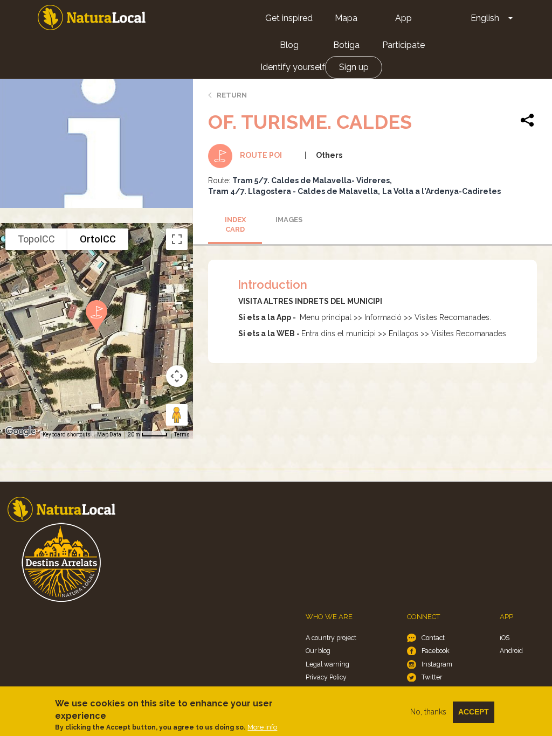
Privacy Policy (326, 677)
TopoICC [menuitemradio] (36, 239)
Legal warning (327, 664)
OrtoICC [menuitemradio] (98, 239)
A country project (331, 638)
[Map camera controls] (177, 376)
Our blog (318, 651)
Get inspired (289, 18)
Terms (182, 435)
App (403, 18)
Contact (433, 638)
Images (288, 220)
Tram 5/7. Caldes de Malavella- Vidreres (311, 180)
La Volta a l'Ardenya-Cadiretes (441, 191)
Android (511, 651)
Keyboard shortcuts (67, 435)
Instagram (437, 664)
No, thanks (428, 711)
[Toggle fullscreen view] (177, 239)
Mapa (346, 18)
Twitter (432, 677)
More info (262, 727)
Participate (403, 45)
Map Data (109, 435)
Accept (473, 711)
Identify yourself (292, 67)
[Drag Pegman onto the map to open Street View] (177, 415)
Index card (235, 225)
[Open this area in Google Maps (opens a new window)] (20, 432)
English (485, 18)
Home (92, 17)
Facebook (436, 651)
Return (232, 95)
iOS (504, 638)
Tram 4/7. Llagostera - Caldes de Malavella (293, 191)
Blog (289, 45)
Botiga (346, 45)
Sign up (354, 67)
